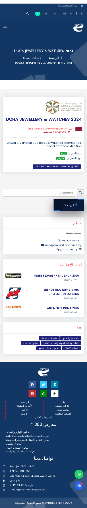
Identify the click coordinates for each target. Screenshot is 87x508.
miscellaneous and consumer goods (56, 166)
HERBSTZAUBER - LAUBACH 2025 (56, 275)
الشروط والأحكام (43, 417)
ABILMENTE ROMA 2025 (63, 308)
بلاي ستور (15, 480)
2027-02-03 (70, 298)
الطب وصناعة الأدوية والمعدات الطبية (61, 343)
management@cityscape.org (63, 245)
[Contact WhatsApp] (79, 474)
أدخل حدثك (69, 204)
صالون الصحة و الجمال (17, 447)
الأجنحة (24, 413)
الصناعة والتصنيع (70, 338)
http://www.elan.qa (67, 249)
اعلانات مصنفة (62, 406)
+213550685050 (66, 6)
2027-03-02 (70, 312)
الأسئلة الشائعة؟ (63, 413)
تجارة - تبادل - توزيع (48, 348)
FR (55, 13)
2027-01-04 (70, 280)
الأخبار (25, 409)
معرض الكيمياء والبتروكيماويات (20, 451)
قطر (50, 128)
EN (46, 13)
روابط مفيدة (62, 409)
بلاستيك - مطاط (49, 338)
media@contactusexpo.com (28, 489)
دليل (63, 402)
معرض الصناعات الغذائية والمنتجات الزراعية (27, 436)
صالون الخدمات (30, 343)
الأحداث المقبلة (32, 58)
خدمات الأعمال (71, 348)
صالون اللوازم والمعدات (17, 432)
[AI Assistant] (79, 485)
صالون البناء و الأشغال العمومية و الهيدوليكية (27, 440)
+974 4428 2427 (72, 240)
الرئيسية (53, 58)
